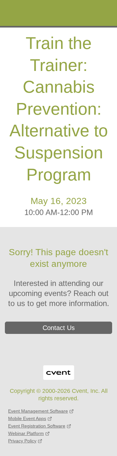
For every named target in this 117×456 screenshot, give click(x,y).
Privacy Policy (22, 440)
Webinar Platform (26, 433)
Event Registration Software (36, 425)
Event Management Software (38, 411)
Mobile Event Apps (27, 418)
